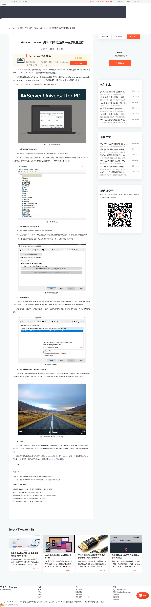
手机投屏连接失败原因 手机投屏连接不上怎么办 (30, 498)
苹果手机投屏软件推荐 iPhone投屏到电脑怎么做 (114, 144)
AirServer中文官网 (16, 28)
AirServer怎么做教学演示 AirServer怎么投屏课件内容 (114, 172)
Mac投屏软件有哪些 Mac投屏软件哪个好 (27, 492)
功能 (39, 594)
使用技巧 (28, 28)
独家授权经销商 (5, 589)
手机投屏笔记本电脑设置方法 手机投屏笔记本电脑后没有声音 (34, 495)
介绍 (39, 592)
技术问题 (119, 36)
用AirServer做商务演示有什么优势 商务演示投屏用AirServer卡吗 (114, 166)
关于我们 (79, 589)
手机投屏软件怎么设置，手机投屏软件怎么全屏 (114, 161)
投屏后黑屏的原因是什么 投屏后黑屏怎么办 (114, 92)
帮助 (3, 14)
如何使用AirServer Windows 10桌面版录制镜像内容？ (38, 476)
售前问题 (105, 36)
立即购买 (78, 63)
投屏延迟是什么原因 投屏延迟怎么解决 (114, 114)
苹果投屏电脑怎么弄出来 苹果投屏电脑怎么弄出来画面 (32, 489)
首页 (3, 7)
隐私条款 (79, 592)
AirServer (59, 70)
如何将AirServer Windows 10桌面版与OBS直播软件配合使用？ (41, 480)
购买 (3, 17)
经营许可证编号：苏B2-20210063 (55, 602)
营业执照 (70, 602)
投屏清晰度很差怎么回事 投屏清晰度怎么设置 (114, 108)
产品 (3, 9)
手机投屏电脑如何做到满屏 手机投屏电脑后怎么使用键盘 (114, 149)
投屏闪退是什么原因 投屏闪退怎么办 (114, 103)
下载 (3, 12)
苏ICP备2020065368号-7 (11, 605)
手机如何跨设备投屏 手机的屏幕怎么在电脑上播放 (114, 155)
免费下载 (78, 58)
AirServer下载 (54, 459)
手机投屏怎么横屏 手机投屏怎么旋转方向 (27, 501)
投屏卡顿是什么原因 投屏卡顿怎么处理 (114, 97)
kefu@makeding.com (124, 592)
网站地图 (79, 594)
